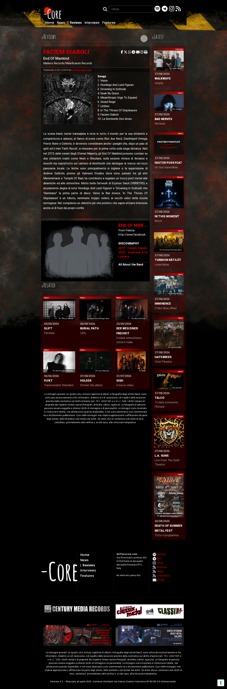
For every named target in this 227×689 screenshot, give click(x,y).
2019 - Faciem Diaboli (132, 248)
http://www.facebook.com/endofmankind (144, 234)
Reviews (75, 22)
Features (108, 22)
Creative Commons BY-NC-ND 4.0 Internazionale (151, 681)
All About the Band (130, 264)
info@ (160, 580)
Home (50, 22)
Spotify (161, 554)
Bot (159, 558)
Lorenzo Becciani (82, 70)
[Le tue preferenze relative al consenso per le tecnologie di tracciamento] (220, 682)
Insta (160, 563)
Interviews (92, 22)
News (61, 22)
